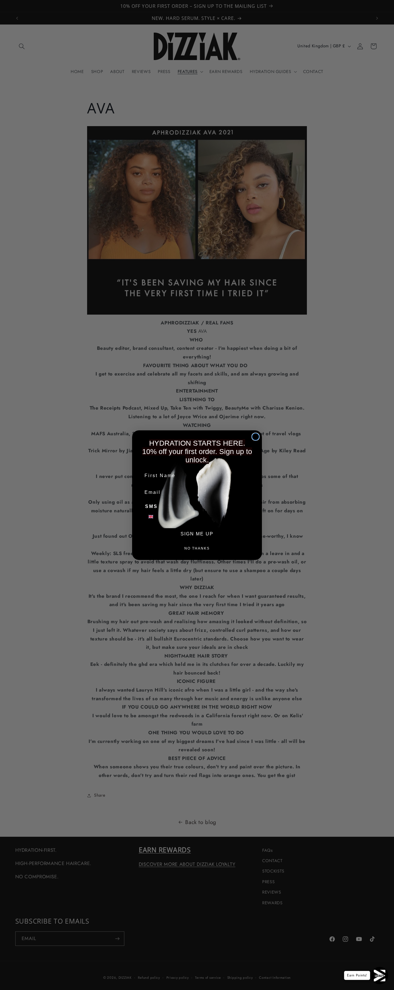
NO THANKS (197, 548)
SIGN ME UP (197, 533)
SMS (151, 506)
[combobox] (154, 516)
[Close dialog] (255, 436)
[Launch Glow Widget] (379, 975)
